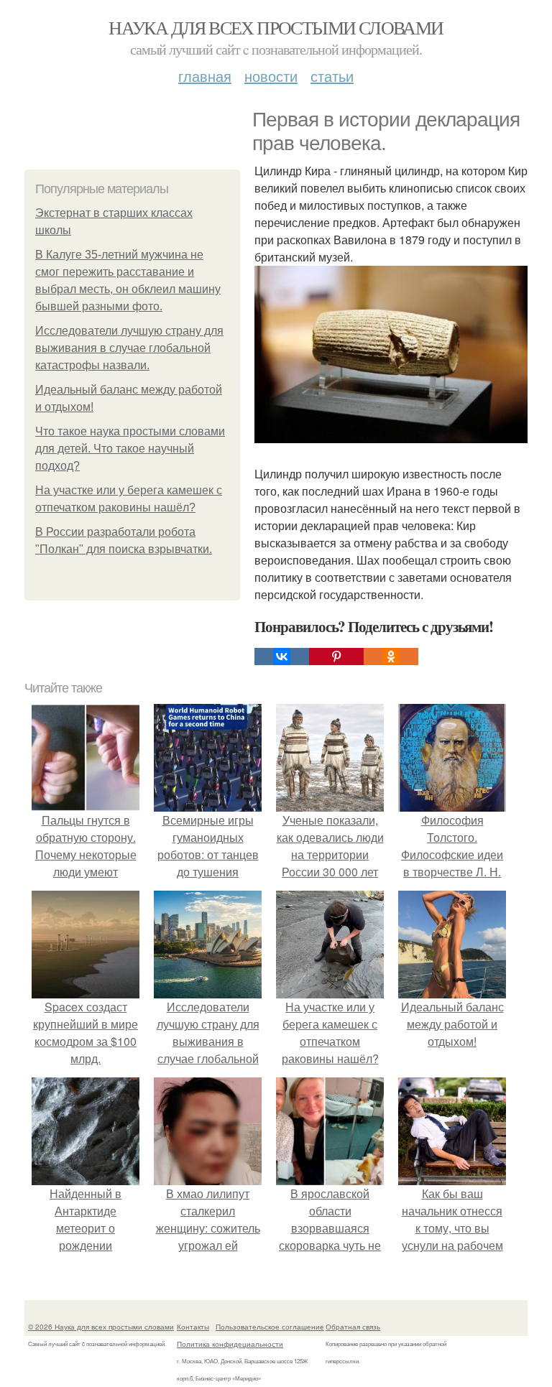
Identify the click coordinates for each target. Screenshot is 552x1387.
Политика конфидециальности (230, 1344)
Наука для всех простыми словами (276, 27)
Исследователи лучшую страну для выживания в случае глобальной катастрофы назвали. (129, 348)
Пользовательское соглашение (270, 1327)
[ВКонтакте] (281, 656)
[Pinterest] (336, 656)
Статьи (332, 75)
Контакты (193, 1327)
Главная (204, 75)
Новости (271, 75)
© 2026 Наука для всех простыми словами (101, 1327)
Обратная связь (353, 1327)
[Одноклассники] (391, 656)
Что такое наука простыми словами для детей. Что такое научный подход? (130, 448)
